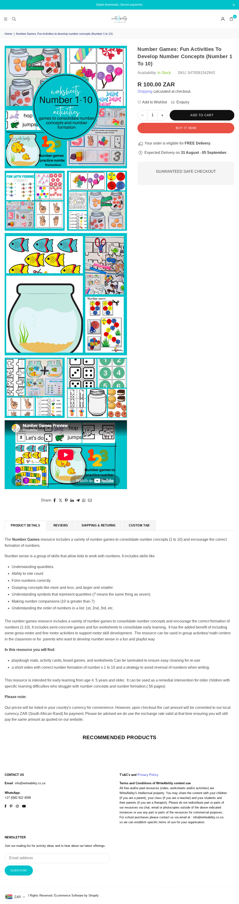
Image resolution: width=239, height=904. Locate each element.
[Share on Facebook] (54, 500)
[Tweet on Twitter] (60, 500)
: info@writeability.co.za (29, 783)
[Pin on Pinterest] (66, 500)
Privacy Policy (147, 775)
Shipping (144, 91)
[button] (231, 19)
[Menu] (5, 19)
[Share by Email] (90, 500)
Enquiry (182, 102)
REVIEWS (60, 525)
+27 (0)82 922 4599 (18, 797)
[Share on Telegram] (78, 500)
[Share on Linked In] (72, 500)
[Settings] (223, 19)
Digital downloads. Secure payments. (119, 4)
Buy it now (186, 128)
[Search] (14, 19)
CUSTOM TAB (139, 525)
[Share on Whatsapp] (84, 500)
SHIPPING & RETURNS (98, 525)
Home (8, 33)
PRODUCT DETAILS (25, 525)
